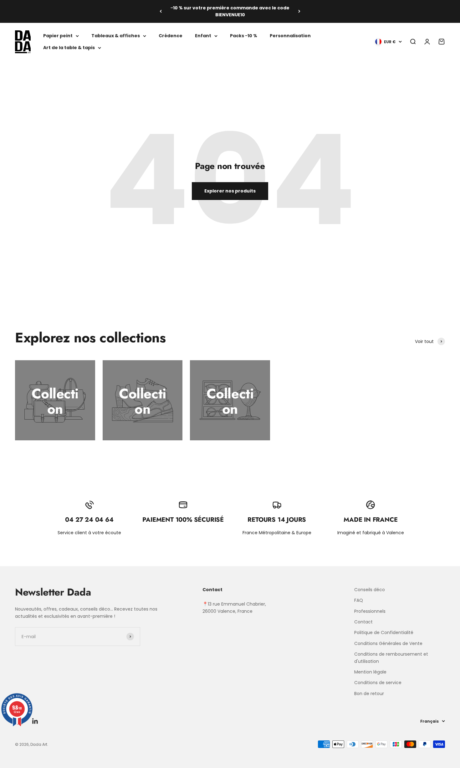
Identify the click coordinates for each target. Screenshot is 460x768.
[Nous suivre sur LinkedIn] (35, 721)
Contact (363, 622)
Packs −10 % (243, 36)
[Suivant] (299, 11)
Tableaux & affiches (115, 36)
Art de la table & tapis (69, 47)
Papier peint (58, 36)
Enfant (203, 36)
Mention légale (370, 672)
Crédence (170, 36)
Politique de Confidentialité (383, 632)
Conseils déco (369, 589)
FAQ (358, 600)
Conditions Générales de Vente (388, 643)
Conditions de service (377, 682)
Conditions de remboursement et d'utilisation (391, 657)
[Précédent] (161, 11)
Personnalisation (290, 36)
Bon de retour (369, 693)
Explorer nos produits (230, 191)
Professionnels (370, 611)
